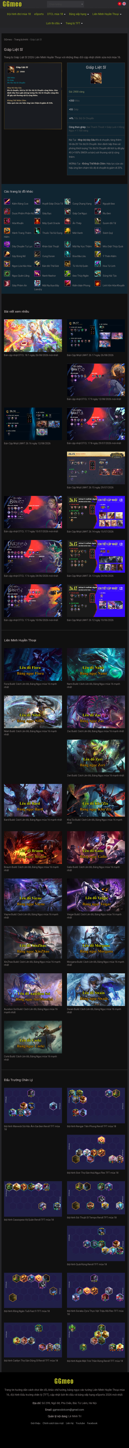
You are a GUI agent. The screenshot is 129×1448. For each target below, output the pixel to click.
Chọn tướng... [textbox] (56, 4)
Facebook (92, 1423)
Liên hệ (69, 1423)
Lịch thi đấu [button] (53, 23)
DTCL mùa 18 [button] (55, 14)
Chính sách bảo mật (53, 1423)
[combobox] (65, 4)
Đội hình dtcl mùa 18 (19, 14)
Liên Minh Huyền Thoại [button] (106, 14)
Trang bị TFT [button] (73, 23)
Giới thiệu (35, 1423)
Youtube (80, 1423)
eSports (39, 14)
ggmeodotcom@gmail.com (68, 1409)
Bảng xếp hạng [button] (78, 14)
